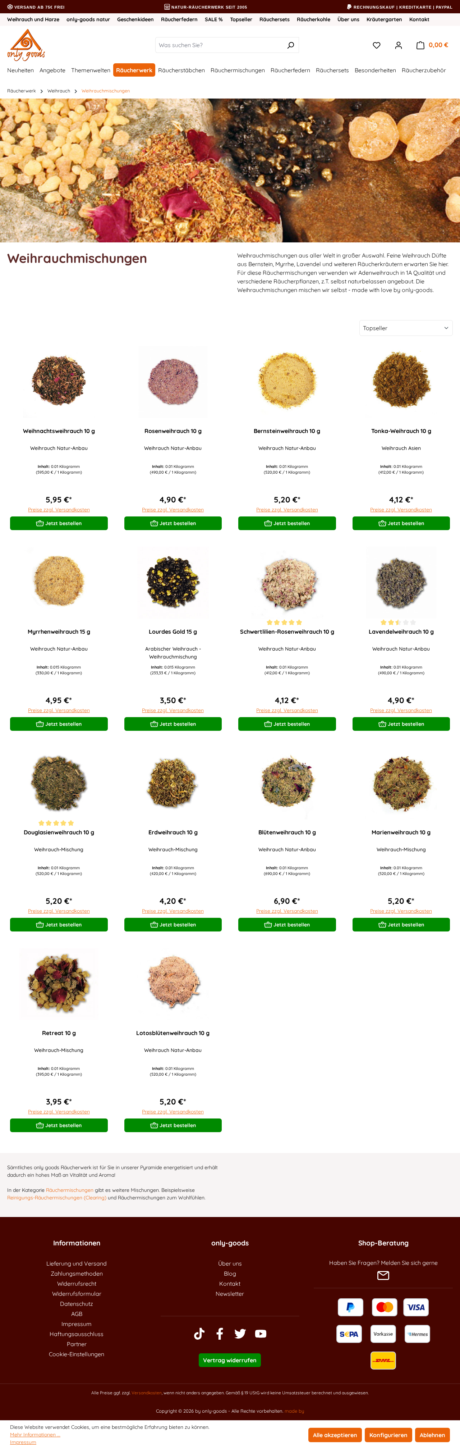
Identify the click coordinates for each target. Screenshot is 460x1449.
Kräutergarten (384, 19)
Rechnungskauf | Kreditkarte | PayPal (402, 7)
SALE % (214, 19)
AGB (76, 1313)
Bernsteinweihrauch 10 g (287, 430)
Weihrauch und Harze (33, 19)
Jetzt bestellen (63, 523)
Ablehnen (432, 1435)
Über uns (348, 19)
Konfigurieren (388, 1435)
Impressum (76, 1323)
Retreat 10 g (59, 1032)
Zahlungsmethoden (77, 1273)
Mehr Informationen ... (35, 1434)
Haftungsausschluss (77, 1334)
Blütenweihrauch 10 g (287, 832)
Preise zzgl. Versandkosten (59, 509)
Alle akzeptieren (335, 1435)
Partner (77, 1344)
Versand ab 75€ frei (39, 7)
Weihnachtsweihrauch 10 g (59, 430)
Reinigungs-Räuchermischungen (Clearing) (56, 1197)
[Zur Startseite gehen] (49, 45)
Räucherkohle (313, 19)
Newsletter (230, 1293)
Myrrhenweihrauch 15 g (59, 631)
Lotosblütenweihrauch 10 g (173, 1032)
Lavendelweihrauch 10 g (401, 631)
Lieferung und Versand (76, 1263)
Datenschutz (76, 1303)
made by (294, 1411)
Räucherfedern (179, 19)
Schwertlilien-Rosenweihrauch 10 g (287, 631)
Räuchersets (274, 19)
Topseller (241, 19)
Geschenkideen (135, 19)
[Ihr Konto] (398, 45)
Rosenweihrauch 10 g (173, 430)
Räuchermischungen (69, 1190)
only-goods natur (88, 19)
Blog (230, 1273)
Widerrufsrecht (76, 1283)
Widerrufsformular (76, 1293)
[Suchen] (290, 45)
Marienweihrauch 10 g (401, 832)
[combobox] (218, 45)
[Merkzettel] (376, 45)
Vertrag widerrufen (230, 1360)
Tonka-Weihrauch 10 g (401, 430)
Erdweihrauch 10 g (173, 832)
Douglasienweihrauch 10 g (59, 832)
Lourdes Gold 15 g (173, 631)
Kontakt (419, 19)
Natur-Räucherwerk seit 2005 (208, 7)
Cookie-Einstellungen (76, 1354)
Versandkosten (147, 1392)
